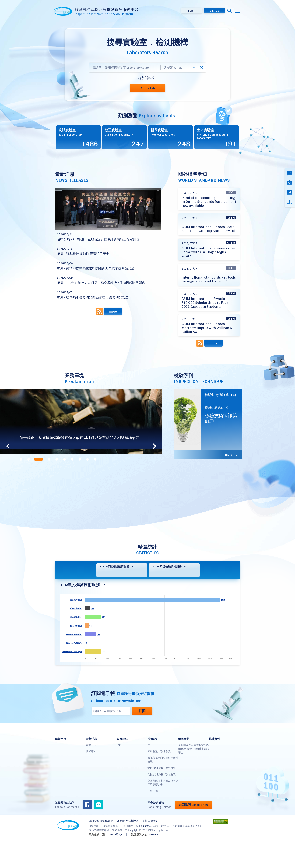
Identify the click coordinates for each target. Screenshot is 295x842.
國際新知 (91, 751)
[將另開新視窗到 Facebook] (87, 805)
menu (237, 11)
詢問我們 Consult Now (193, 805)
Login (191, 10)
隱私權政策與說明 (128, 821)
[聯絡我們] (98, 805)
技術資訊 (153, 738)
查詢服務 (122, 738)
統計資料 (214, 738)
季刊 (150, 745)
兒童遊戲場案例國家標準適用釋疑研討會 (163, 782)
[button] (201, 68)
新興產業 (183, 738)
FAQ (119, 745)
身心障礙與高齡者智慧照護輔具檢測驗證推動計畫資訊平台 (193, 749)
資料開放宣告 (150, 821)
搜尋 (230, 11)
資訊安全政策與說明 (101, 821)
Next (154, 446)
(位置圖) (147, 826)
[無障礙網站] (220, 821)
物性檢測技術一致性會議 (162, 768)
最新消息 (91, 738)
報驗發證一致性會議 (159, 751)
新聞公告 (91, 745)
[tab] (21, 459)
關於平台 (60, 738)
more (113, 311)
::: (46, 3)
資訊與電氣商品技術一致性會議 (163, 759)
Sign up (214, 10)
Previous (7, 446)
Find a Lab (147, 88)
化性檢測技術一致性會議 (162, 774)
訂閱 (142, 711)
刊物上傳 (153, 791)
